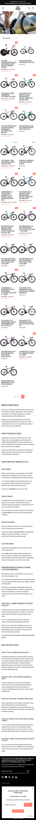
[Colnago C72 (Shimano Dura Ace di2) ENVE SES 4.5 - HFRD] (19, 330)
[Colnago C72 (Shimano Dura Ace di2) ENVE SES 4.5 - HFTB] (23, 330)
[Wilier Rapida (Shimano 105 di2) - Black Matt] (19, 67)
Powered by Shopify (18, 818)
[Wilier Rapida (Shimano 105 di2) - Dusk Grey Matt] (23, 67)
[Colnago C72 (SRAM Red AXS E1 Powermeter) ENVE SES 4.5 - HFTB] (5, 330)
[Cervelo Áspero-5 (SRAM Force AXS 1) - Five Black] (19, 168)
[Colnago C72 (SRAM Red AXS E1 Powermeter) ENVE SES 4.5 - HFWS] (3, 330)
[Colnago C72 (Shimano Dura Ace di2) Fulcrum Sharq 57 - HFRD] (19, 297)
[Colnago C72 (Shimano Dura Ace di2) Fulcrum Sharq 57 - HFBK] (25, 297)
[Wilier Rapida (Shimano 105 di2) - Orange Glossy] (25, 67)
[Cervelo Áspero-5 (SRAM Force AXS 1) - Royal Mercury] (21, 168)
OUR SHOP (6, 783)
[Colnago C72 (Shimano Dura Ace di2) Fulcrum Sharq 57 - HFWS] (21, 297)
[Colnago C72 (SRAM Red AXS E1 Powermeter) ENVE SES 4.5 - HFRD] (1, 330)
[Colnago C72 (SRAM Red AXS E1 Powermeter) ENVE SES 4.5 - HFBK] (7, 330)
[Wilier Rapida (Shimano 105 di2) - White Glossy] (21, 67)
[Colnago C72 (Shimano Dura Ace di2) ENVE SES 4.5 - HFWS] (21, 330)
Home (3, 27)
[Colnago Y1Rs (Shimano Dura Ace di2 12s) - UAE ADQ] (3, 170)
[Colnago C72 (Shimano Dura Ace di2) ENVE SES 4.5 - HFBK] (25, 330)
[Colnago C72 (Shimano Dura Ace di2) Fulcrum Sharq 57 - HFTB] (23, 297)
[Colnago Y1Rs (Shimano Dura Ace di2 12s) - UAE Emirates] (1, 170)
